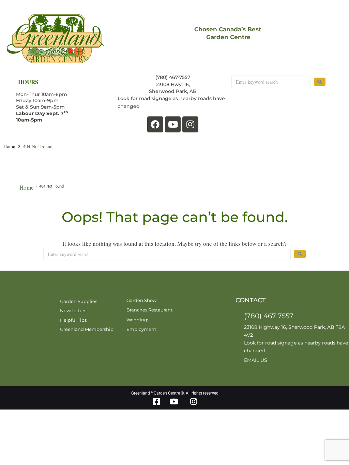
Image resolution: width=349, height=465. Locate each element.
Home (9, 146)
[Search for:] (270, 82)
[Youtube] (173, 124)
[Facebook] (155, 124)
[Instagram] (190, 124)
